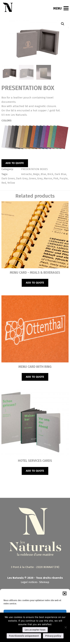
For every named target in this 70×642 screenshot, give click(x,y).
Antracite (26, 174)
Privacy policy (53, 635)
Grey (40, 178)
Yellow (11, 182)
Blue (43, 174)
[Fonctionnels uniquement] (65, 627)
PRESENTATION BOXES (34, 169)
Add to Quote (15, 163)
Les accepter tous (35, 629)
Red (3, 182)
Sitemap (44, 582)
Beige (36, 174)
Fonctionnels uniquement (24, 635)
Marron (48, 178)
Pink (55, 178)
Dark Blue (60, 174)
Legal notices (29, 582)
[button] (64, 593)
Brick (50, 174)
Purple (64, 178)
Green (32, 178)
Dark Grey (22, 178)
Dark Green (8, 178)
